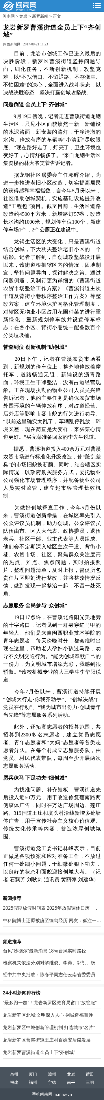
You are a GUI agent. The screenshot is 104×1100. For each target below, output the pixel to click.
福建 (14, 1082)
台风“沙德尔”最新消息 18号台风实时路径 (44, 950)
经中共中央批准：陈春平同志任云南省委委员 (49, 974)
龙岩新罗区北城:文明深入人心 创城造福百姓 (48, 1015)
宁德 (52, 1082)
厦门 (33, 1074)
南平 (71, 1082)
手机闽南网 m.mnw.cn (52, 1094)
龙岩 (24, 16)
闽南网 (9, 16)
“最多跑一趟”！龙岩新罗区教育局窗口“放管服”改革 (52, 1003)
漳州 (52, 1074)
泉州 (14, 1074)
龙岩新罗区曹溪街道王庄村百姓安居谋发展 (47, 1040)
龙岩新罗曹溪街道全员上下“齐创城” (39, 1052)
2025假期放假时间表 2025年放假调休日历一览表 (51, 909)
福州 (33, 1082)
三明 (90, 1082)
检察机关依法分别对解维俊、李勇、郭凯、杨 (49, 962)
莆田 (90, 1074)
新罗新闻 (40, 16)
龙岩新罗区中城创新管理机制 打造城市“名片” (49, 1027)
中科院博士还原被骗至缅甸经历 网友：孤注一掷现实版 (52, 921)
